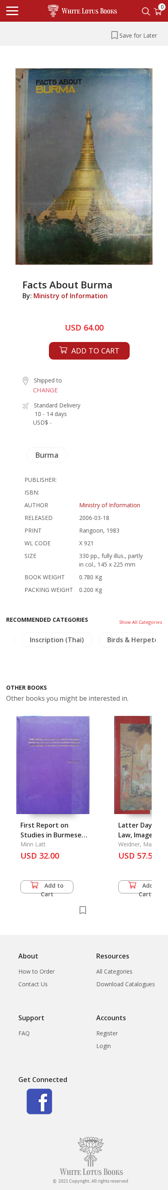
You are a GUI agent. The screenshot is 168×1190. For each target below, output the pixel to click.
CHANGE (45, 390)
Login (103, 1046)
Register (107, 1033)
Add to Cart (52, 887)
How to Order (36, 971)
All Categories (114, 971)
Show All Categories (140, 622)
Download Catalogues (125, 984)
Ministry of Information (70, 295)
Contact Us (33, 984)
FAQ (24, 1033)
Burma (47, 455)
